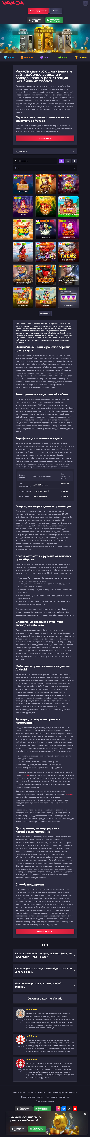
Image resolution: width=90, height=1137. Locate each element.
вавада (69, 794)
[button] (2, 38)
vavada (26, 775)
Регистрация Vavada (45, 931)
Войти (55, 11)
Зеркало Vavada (45, 138)
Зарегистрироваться (38, 11)
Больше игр (45, 313)
